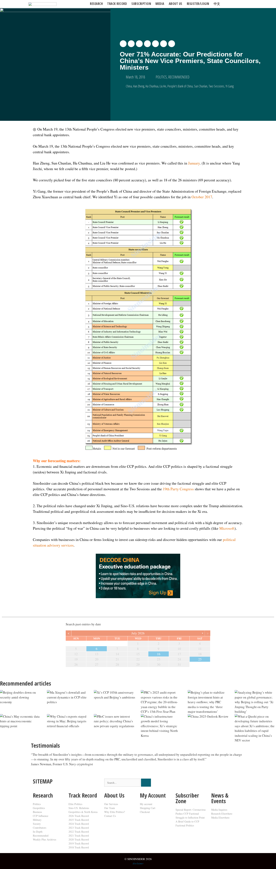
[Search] (146, 783)
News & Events (219, 798)
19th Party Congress (178, 488)
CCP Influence (40, 816)
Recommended (40, 835)
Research (96, 4)
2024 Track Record (79, 823)
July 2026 (138, 633)
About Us (114, 795)
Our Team (109, 808)
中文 (217, 4)
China (129, 86)
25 (200, 659)
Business (37, 812)
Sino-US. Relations (79, 808)
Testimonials (45, 745)
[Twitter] (180, 783)
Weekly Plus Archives (44, 839)
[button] (123, 43)
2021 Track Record (79, 835)
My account (146, 804)
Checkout (145, 812)
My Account (153, 795)
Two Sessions (216, 86)
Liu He (163, 86)
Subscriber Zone (187, 798)
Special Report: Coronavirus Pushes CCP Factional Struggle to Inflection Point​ (191, 813)
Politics (37, 804)
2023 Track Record (79, 827)
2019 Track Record (79, 843)
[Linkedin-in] (200, 783)
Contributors (39, 827)
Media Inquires (219, 809)
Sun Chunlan (200, 86)
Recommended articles (25, 683)
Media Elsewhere (220, 817)
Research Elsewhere (221, 813)
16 (158, 654)
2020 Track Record (79, 839)
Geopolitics (39, 808)
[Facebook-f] (190, 783)
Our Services (111, 804)
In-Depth (37, 831)
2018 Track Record (79, 847)
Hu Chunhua (152, 86)
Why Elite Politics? (114, 812)
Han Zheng (138, 86)
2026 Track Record (79, 816)
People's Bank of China (180, 86)
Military (37, 820)
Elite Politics (75, 804)
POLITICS (161, 77)
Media (159, 4)
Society (37, 823)
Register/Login (198, 4)
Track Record (117, 4)
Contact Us (110, 816)
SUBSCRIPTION (141, 4)
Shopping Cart (147, 808)
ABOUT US (175, 4)
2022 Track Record (79, 831)
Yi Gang (229, 86)
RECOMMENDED (178, 77)
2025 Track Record (79, 820)
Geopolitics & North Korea (83, 812)
